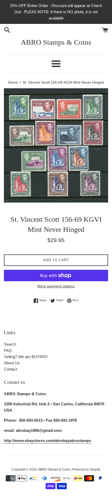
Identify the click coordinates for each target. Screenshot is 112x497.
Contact (10, 369)
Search (10, 344)
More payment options (56, 286)
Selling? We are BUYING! (26, 356)
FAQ (8, 350)
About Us (12, 363)
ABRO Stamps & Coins (56, 42)
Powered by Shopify (86, 469)
